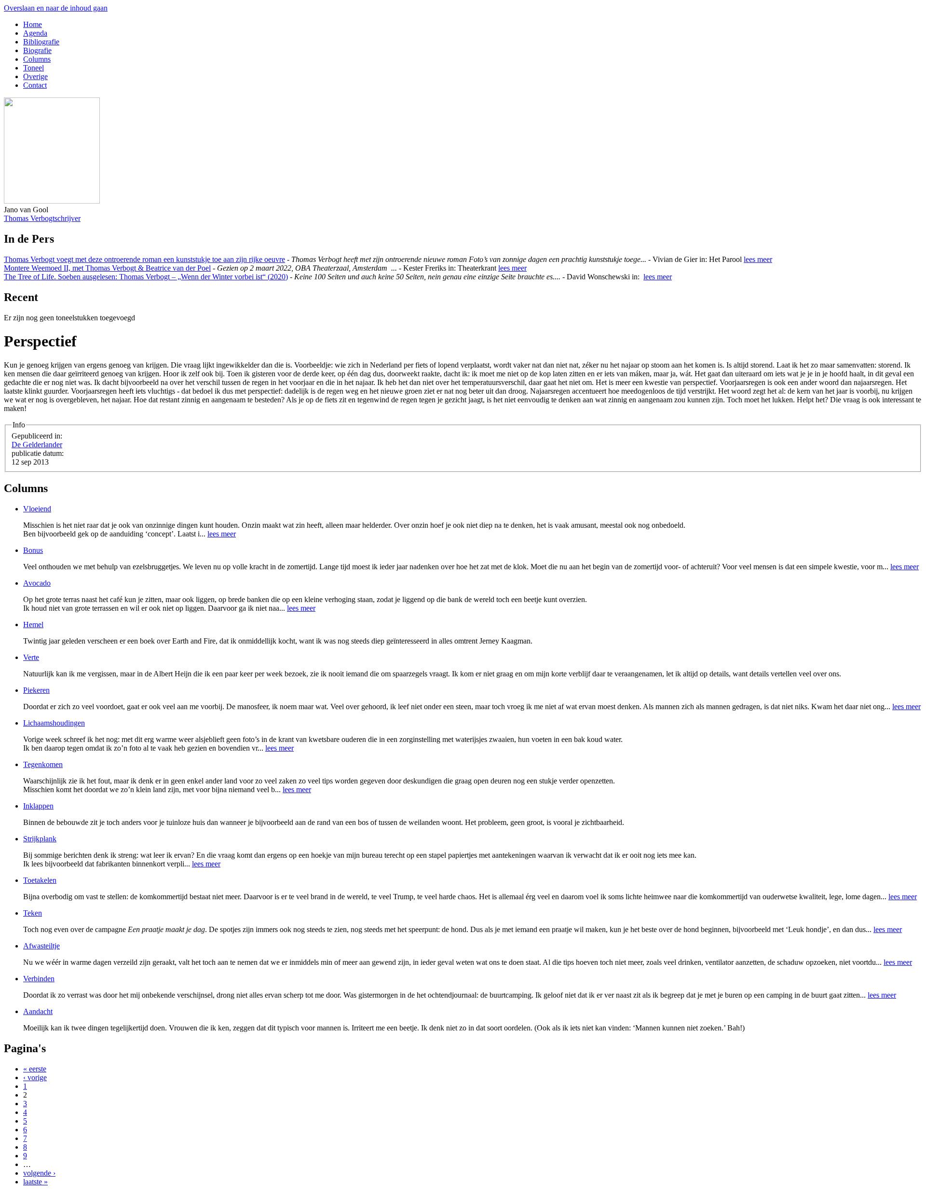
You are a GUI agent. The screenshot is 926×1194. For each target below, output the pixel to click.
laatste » (35, 1182)
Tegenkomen (43, 764)
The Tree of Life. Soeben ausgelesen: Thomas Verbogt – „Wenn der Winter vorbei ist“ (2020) (146, 277)
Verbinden (38, 978)
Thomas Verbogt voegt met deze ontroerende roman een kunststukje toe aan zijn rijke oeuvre (144, 259)
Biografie (37, 50)
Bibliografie (41, 42)
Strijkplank (39, 839)
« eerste (34, 1069)
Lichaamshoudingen (54, 723)
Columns (37, 59)
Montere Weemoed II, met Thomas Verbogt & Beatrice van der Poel (107, 268)
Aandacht (38, 1011)
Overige (35, 76)
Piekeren (36, 690)
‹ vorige (35, 1077)
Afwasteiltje (41, 946)
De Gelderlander (37, 444)
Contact (35, 85)
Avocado (37, 583)
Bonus (33, 550)
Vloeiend (37, 509)
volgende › (39, 1173)
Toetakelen (39, 880)
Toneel (33, 68)
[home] (52, 201)
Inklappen (38, 806)
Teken (32, 913)
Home (32, 24)
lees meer (758, 259)
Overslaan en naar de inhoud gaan (56, 8)
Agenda (35, 33)
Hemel (33, 624)
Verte (31, 657)
